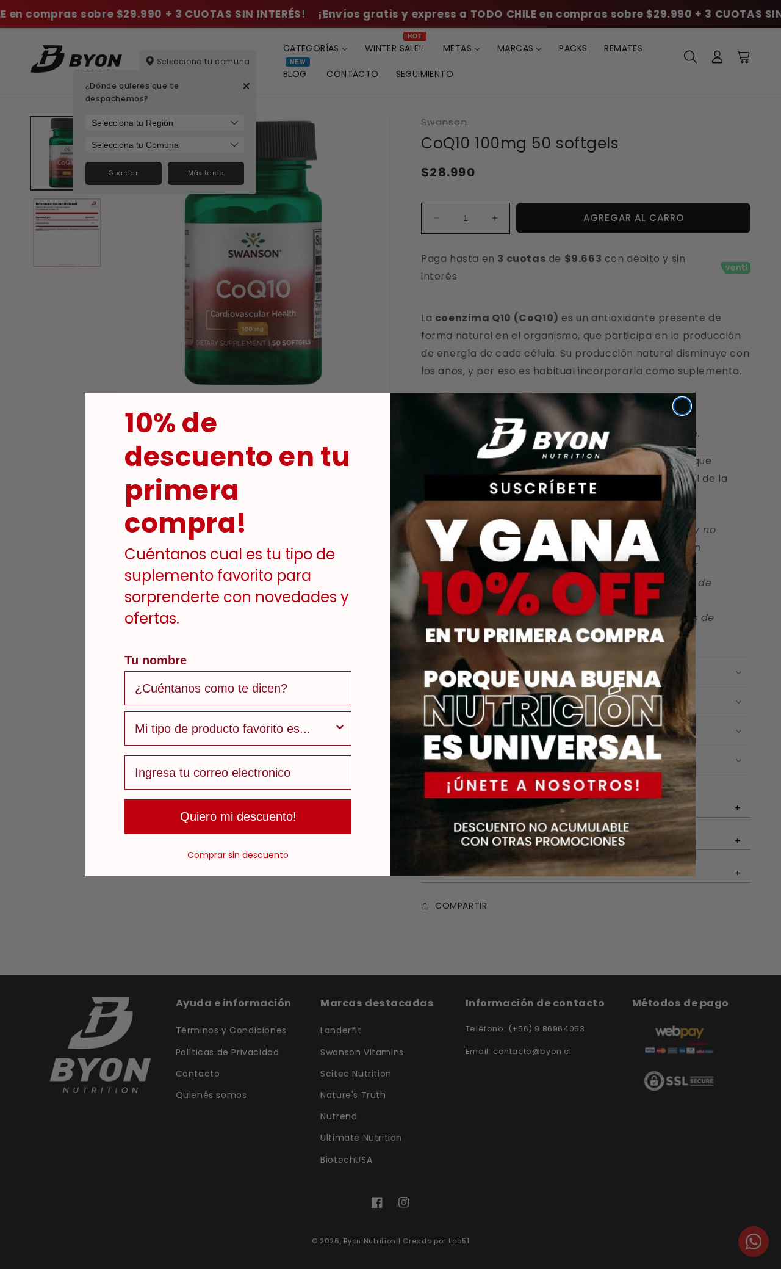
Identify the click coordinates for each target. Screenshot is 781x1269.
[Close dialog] (682, 406)
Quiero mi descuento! (238, 816)
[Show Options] (340, 728)
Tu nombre (155, 660)
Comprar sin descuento (238, 855)
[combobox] (234, 728)
